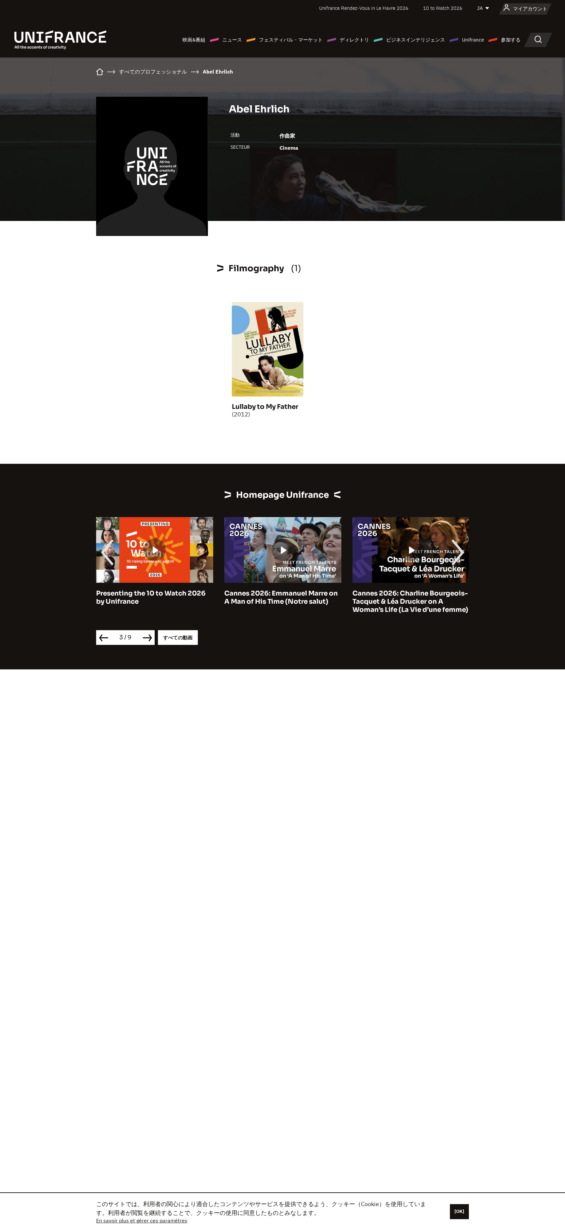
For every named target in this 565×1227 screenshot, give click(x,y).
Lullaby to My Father (265, 407)
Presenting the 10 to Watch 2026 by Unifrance (151, 597)
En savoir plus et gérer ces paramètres (141, 1220)
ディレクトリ (354, 40)
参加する (511, 40)
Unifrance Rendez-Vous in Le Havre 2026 (363, 8)
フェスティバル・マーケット (291, 40)
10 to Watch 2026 (442, 8)
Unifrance (473, 40)
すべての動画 (178, 637)
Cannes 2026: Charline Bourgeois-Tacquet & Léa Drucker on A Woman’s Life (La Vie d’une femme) (410, 601)
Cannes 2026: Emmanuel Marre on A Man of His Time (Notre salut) (281, 597)
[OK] (459, 1211)
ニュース (232, 40)
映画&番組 (193, 40)
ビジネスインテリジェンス (415, 40)
